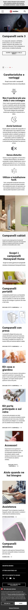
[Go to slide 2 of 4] (7, 67)
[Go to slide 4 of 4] (12, 67)
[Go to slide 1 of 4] (5, 67)
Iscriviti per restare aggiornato (14, 584)
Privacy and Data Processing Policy (16, 594)
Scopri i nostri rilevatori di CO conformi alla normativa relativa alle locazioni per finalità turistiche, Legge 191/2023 (14, 3)
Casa (14, 11)
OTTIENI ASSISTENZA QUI (11, 570)
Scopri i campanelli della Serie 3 (14, 53)
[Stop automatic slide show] (3, 67)
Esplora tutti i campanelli (10, 307)
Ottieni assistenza (8, 517)
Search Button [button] (25, 11)
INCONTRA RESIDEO (10, 565)
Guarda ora (6, 556)
